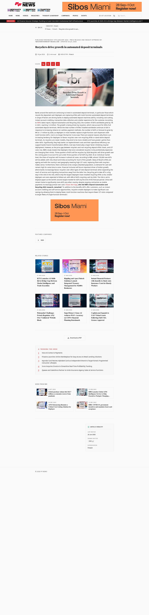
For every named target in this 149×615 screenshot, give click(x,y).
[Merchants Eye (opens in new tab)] (14, 10)
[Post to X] (48, 64)
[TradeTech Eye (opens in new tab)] (44, 10)
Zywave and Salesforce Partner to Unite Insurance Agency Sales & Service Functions (72, 370)
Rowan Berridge (71, 185)
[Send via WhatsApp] (53, 64)
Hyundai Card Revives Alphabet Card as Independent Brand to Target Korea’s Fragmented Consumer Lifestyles (75, 362)
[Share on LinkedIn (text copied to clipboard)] (43, 64)
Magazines (35, 16)
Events (84, 16)
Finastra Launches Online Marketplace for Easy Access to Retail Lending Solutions (72, 357)
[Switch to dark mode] (114, 15)
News (18, 16)
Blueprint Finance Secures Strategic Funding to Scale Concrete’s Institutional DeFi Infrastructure (39, 21)
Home (11, 16)
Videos (25, 16)
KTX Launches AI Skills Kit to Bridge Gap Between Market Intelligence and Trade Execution (112, 21)
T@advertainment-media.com (47, 42)
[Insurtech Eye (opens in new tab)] (29, 10)
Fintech (54, 29)
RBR (38, 123)
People (75, 16)
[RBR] (90, 441)
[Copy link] (58, 64)
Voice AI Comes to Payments (52, 353)
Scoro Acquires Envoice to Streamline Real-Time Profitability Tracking (67, 366)
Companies (66, 16)
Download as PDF (76, 338)
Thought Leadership (50, 16)
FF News (48, 29)
